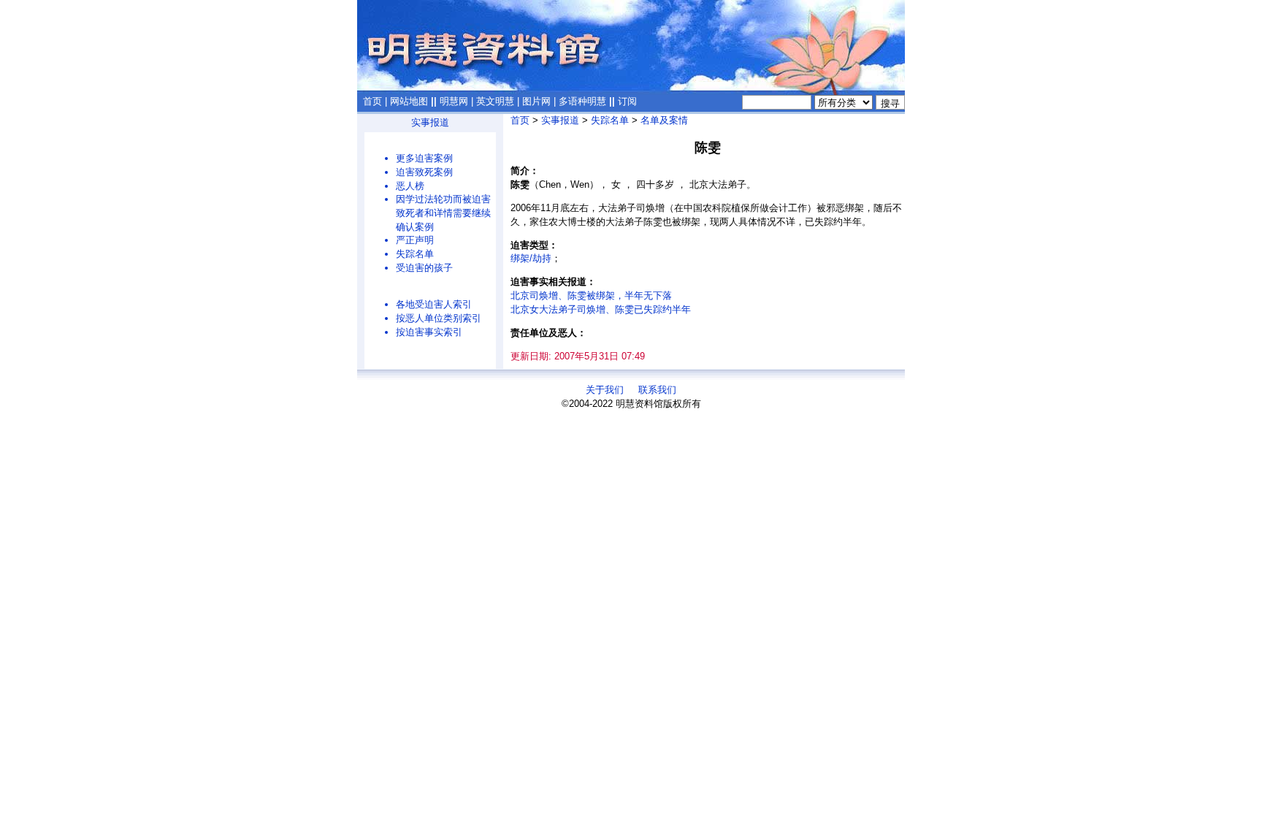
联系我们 (657, 389)
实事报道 (430, 122)
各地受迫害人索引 (434, 304)
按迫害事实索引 (429, 332)
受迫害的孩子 (424, 267)
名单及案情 (664, 120)
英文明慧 (495, 101)
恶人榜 (410, 185)
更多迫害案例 (424, 158)
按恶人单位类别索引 (438, 318)
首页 (372, 101)
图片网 (536, 101)
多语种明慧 (582, 101)
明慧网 (454, 101)
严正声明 (415, 239)
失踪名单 (415, 253)
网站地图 (409, 101)
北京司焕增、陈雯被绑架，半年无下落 (591, 295)
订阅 (627, 101)
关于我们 (605, 389)
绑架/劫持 (530, 258)
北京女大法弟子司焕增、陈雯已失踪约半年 (600, 309)
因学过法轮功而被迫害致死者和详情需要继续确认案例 (443, 213)
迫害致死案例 (424, 172)
